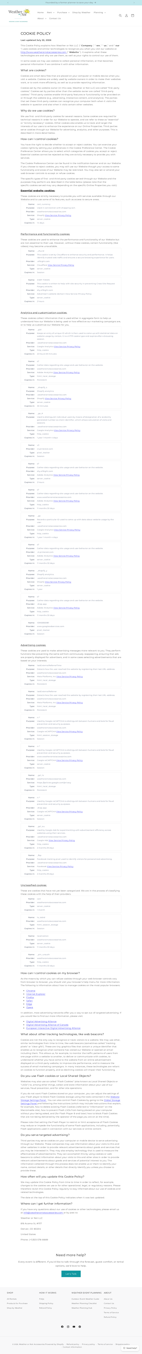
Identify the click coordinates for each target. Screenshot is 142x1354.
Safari (29, 1000)
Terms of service (105, 1344)
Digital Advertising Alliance (41, 1021)
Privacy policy (88, 1344)
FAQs (41, 1299)
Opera (29, 1007)
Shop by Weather (14, 1308)
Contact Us (109, 1303)
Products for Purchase (17, 1303)
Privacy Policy (110, 1308)
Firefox (30, 997)
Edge (29, 1004)
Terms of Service (111, 1312)
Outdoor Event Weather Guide (85, 1299)
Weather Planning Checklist (84, 1303)
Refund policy (73, 1344)
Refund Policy (45, 1308)
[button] (50, 12)
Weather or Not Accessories (32, 1344)
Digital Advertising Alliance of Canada (47, 1024)
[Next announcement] (134, 2)
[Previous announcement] (8, 2)
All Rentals (12, 1299)
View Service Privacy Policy (58, 215)
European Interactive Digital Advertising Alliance (53, 1028)
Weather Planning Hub (82, 1308)
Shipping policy (123, 1344)
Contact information (72, 1347)
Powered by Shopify (54, 1344)
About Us (108, 1299)
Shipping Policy (46, 1303)
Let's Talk (71, 1274)
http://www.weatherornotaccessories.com (44, 52)
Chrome (30, 990)
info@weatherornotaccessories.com (44, 1212)
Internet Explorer (35, 994)
